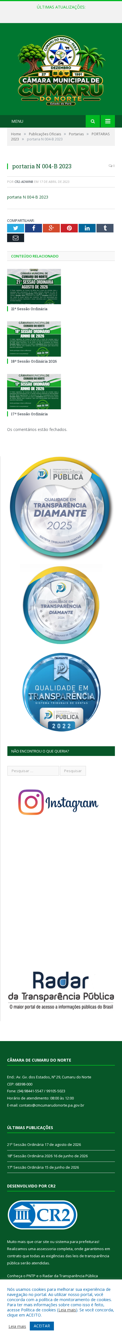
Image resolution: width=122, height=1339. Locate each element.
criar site (41, 1241)
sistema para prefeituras (76, 1241)
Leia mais (67, 1310)
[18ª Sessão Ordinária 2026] (34, 339)
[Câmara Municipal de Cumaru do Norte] (61, 69)
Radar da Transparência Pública (70, 1275)
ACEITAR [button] (42, 1325)
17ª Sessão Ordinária (29, 413)
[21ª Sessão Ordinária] (34, 286)
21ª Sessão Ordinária (29, 308)
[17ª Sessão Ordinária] (34, 391)
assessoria (46, 1248)
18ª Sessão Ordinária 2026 (59, 13)
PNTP (30, 1275)
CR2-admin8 (23, 181)
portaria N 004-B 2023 (27, 197)
